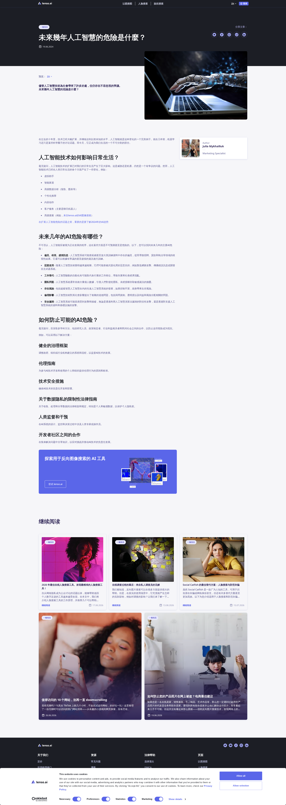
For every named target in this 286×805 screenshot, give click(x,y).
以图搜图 (127, 3)
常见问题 (96, 761)
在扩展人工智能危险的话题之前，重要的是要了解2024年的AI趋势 (73, 222)
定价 (40, 761)
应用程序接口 (45, 767)
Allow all (240, 776)
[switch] (106, 799)
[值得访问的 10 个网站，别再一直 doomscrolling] (90, 666)
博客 (93, 767)
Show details (175, 799)
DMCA (148, 767)
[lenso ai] (45, 3)
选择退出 (149, 761)
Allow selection (241, 785)
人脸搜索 (143, 3)
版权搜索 (158, 3)
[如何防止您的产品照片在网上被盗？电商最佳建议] (195, 666)
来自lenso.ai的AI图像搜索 (77, 215)
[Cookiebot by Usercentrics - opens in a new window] (40, 799)
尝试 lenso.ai (55, 484)
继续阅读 (43, 536)
